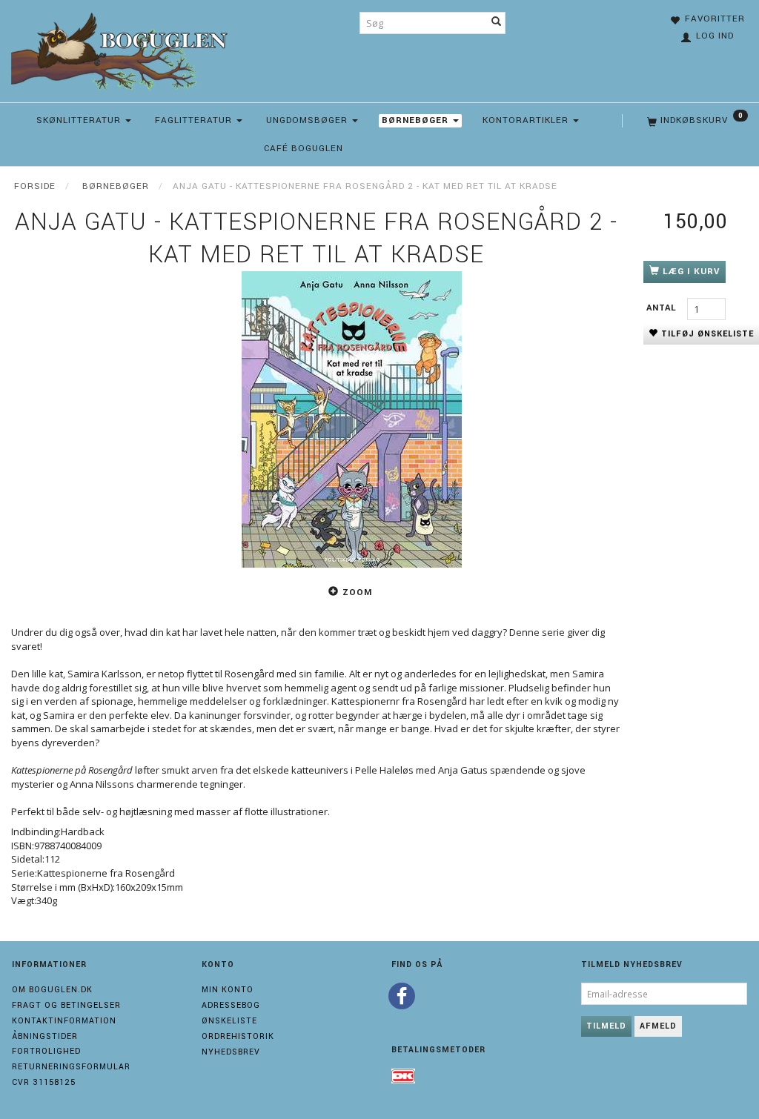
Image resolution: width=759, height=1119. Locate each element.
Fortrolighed (46, 1051)
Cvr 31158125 (44, 1082)
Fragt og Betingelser (66, 1005)
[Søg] (496, 23)
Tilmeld (606, 1026)
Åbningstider (45, 1036)
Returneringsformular (71, 1066)
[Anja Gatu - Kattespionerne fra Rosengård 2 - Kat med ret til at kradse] (351, 419)
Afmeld (658, 1026)
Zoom (357, 592)
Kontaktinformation (64, 1020)
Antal (663, 308)
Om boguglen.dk (52, 989)
